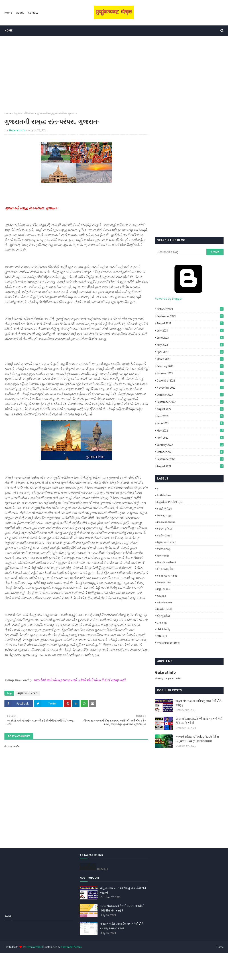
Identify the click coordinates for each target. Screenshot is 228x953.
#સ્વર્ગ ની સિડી (164, 609)
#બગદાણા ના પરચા (167, 575)
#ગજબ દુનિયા (164, 528)
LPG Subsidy (163, 629)
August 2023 (189, 323)
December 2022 (189, 380)
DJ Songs (162, 622)
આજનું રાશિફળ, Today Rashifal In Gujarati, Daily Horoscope (197, 739)
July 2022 (189, 416)
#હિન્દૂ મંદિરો (163, 615)
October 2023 (189, 309)
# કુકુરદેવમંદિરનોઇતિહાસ (170, 502)
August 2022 (189, 409)
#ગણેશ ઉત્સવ (164, 535)
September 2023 (189, 316)
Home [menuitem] (8, 30)
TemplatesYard (34, 947)
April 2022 (189, 438)
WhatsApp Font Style (168, 642)
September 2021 (190, 459)
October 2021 (189, 452)
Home (8, 13)
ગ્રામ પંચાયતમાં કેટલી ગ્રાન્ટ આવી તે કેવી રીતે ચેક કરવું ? (122, 908)
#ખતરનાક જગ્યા (166, 522)
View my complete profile (168, 678)
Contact (33, 13)
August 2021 (190, 466)
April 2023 (189, 352)
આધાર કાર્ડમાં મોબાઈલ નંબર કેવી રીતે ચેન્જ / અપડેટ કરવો (121, 926)
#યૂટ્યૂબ (161, 595)
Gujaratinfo (17, 130)
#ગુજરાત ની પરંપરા (24, 113)
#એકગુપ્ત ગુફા (165, 515)
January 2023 (189, 373)
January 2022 (189, 445)
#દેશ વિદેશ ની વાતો (166, 562)
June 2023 (189, 338)
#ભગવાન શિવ (164, 582)
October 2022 (189, 395)
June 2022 (189, 423)
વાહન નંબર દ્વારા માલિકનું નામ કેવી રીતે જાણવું (198, 703)
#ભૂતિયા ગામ (163, 589)
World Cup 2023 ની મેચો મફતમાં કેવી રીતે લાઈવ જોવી (198, 721)
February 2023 (189, 366)
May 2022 (190, 430)
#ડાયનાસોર (163, 555)
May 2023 (189, 345)
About (20, 13)
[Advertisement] (114, 73)
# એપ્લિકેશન (164, 495)
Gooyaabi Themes (71, 947)
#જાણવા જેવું (163, 549)
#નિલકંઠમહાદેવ (165, 569)
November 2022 (189, 388)
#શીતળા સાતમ (164, 602)
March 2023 (189, 359)
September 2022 (189, 402)
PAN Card (162, 636)
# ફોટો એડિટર (164, 508)
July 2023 (189, 330)
